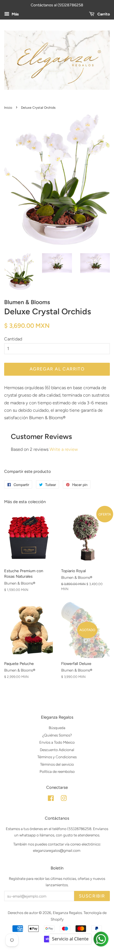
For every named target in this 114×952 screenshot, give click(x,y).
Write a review (64, 449)
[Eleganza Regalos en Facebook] (51, 799)
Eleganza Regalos (67, 912)
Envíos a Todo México (57, 742)
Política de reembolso (57, 771)
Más (15, 14)
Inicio (8, 108)
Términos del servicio (57, 764)
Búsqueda (57, 727)
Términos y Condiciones (57, 757)
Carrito (103, 14)
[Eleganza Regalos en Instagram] (64, 799)
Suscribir (92, 896)
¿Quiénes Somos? (57, 735)
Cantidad (13, 339)
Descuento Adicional (57, 750)
